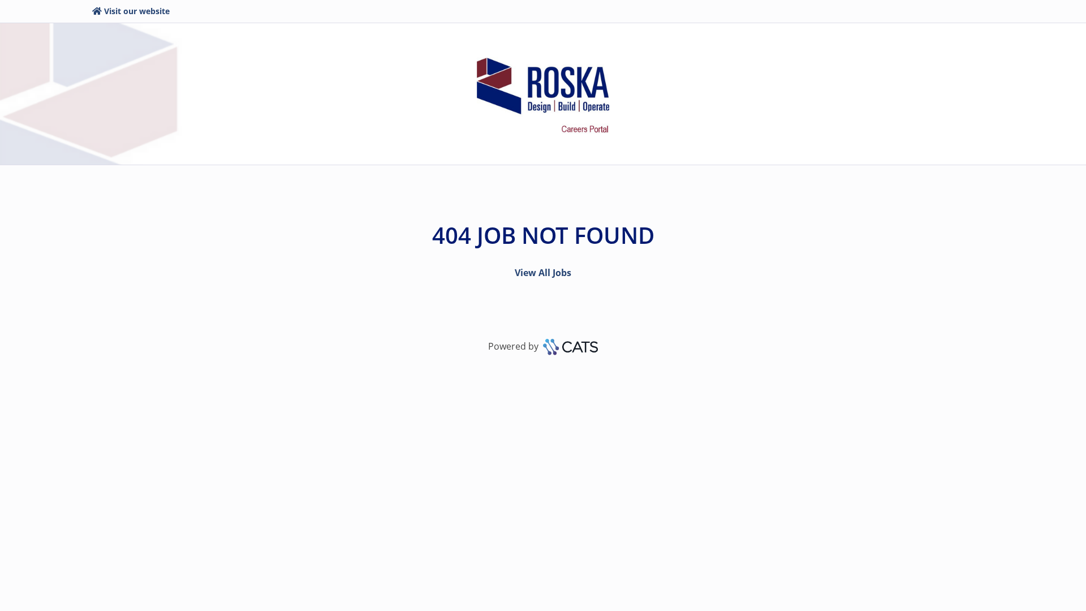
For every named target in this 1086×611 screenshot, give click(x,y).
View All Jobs (543, 272)
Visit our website (137, 11)
